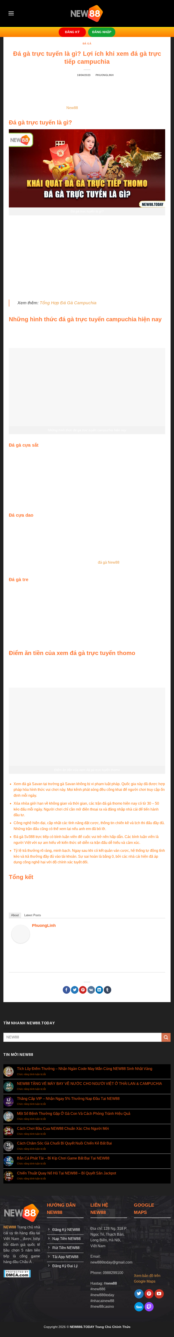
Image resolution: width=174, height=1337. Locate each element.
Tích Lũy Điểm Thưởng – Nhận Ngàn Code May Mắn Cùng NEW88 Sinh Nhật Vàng (84, 1069)
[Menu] (11, 13)
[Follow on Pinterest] (149, 1293)
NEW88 (9, 1227)
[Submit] (166, 1037)
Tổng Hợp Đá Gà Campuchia (68, 302)
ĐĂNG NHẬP (101, 32)
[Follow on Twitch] (149, 1306)
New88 (72, 108)
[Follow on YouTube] (159, 1293)
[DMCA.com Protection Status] (17, 1273)
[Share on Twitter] (74, 990)
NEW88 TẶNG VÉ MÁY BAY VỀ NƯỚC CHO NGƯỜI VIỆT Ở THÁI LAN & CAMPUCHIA (89, 1084)
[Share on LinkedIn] (99, 990)
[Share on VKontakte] (91, 990)
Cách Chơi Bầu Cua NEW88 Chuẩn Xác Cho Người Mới (63, 1128)
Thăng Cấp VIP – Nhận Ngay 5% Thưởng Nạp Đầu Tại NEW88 (68, 1099)
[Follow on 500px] (139, 1306)
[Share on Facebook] (66, 990)
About (15, 915)
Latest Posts (32, 915)
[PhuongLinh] (21, 934)
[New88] (21, 1213)
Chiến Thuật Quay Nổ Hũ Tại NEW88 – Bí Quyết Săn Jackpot (66, 1173)
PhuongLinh (105, 75)
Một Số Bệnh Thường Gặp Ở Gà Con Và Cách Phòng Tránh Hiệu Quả (73, 1113)
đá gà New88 (108, 562)
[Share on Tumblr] (107, 990)
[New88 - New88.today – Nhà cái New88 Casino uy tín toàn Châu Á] (87, 13)
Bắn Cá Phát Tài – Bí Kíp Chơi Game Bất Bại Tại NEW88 (63, 1158)
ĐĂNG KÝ (72, 32)
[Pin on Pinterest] (83, 990)
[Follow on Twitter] (139, 1293)
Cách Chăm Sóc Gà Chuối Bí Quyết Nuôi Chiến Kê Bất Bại (64, 1143)
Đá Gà (87, 43)
